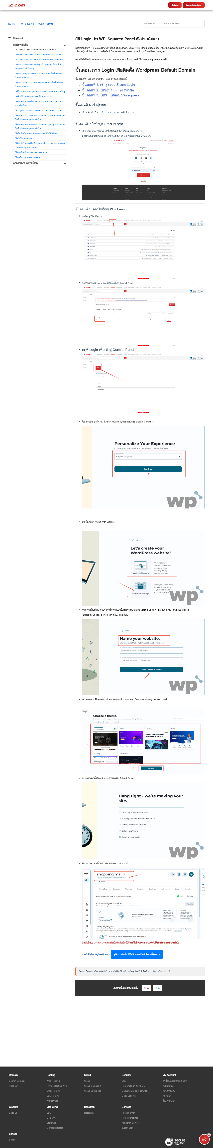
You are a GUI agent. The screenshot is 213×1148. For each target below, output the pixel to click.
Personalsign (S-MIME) (133, 1086)
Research (89, 1113)
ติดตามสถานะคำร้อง (193, 5)
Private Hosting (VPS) (57, 1086)
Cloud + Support (92, 1086)
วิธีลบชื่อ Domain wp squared (28, 157)
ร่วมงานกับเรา (169, 1101)
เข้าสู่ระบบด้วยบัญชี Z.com (175, 1081)
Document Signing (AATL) (135, 1091)
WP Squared (27, 24)
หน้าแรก (12, 24)
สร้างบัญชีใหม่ (169, 1091)
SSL (124, 1081)
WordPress (52, 1101)
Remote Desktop (130, 1118)
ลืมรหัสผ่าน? (168, 1086)
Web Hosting (53, 1081)
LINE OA (51, 1118)
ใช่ (159, 988)
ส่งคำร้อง (175, 5)
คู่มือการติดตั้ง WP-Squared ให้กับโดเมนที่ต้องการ (137, 954)
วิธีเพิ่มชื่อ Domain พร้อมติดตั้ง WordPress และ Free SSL (39, 54)
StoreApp (51, 1123)
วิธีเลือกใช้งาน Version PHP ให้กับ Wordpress (34, 96)
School (12, 1140)
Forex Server (128, 1113)
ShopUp (13, 1113)
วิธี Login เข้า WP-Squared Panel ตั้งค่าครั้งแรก (35, 49)
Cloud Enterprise (92, 1091)
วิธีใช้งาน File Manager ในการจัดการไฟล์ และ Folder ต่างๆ (40, 91)
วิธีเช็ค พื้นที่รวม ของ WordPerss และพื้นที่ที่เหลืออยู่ (36, 133)
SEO (49, 1113)
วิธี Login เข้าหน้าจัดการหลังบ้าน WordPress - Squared (39, 59)
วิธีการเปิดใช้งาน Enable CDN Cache (31, 152)
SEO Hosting (53, 1096)
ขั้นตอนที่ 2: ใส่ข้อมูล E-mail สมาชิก (108, 90)
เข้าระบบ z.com (108, 112)
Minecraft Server (130, 1123)
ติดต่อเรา (167, 1096)
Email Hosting (54, 1091)
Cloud (87, 1081)
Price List (13, 1086)
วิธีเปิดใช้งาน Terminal (24, 138)
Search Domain (17, 1081)
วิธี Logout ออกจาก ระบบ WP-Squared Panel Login (38, 110)
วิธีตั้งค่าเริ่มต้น (45, 24)
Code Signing (129, 1096)
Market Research (55, 1128)
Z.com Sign (127, 1128)
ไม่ (148, 988)
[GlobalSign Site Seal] (175, 1141)
